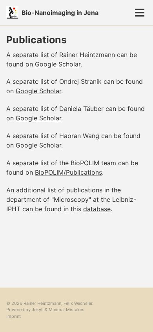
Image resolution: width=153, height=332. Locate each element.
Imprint (13, 316)
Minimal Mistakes (66, 309)
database (97, 209)
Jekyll (38, 309)
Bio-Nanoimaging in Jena (60, 13)
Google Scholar (57, 64)
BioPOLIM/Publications (68, 172)
